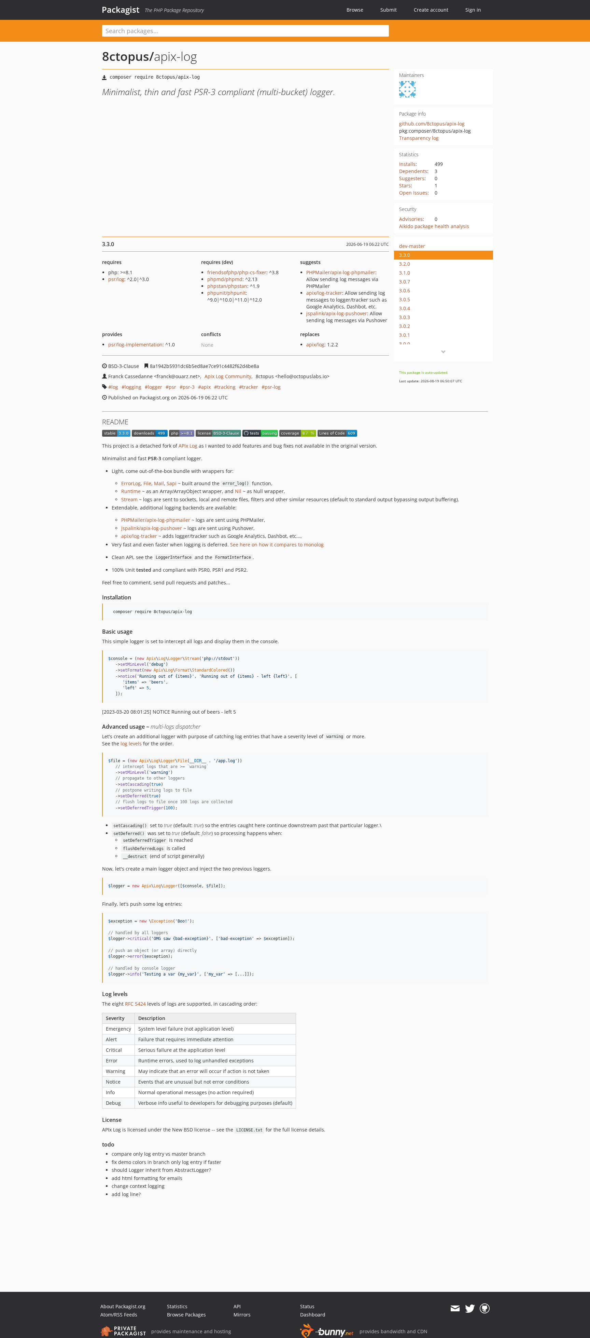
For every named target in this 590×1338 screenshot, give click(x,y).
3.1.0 (404, 272)
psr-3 (189, 387)
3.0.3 (404, 317)
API (237, 1306)
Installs (407, 164)
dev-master (412, 246)
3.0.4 (404, 308)
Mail (159, 483)
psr (172, 387)
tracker (250, 387)
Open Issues (413, 192)
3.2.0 (404, 264)
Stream (129, 499)
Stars (405, 185)
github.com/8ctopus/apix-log (432, 123)
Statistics (177, 1306)
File (147, 483)
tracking (226, 387)
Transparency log (419, 138)
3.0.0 (404, 344)
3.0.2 (404, 326)
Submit (388, 9)
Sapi (172, 483)
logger (155, 387)
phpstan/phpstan (227, 286)
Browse (355, 9)
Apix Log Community (228, 376)
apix (206, 387)
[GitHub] (485, 1308)
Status (307, 1306)
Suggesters (411, 178)
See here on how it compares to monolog (277, 544)
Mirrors (242, 1314)
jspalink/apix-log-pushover (336, 313)
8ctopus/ (128, 56)
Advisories (411, 219)
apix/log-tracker (324, 293)
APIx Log (188, 445)
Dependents (413, 171)
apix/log (315, 344)
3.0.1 (404, 335)
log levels (131, 743)
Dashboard (312, 1314)
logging (133, 387)
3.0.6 (404, 290)
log (114, 387)
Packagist (121, 9)
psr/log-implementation (135, 344)
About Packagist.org (122, 1306)
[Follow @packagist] (470, 1308)
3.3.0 (404, 255)
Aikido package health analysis (434, 226)
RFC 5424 (135, 1004)
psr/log (116, 279)
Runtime (131, 491)
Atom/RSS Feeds (118, 1314)
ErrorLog (131, 483)
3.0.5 (404, 299)
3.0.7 (404, 281)
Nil (238, 491)
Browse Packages (186, 1314)
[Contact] (455, 1308)
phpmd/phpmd (224, 279)
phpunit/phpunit (226, 293)
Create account (431, 9)
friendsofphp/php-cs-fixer (236, 272)
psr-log (273, 387)
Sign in (473, 9)
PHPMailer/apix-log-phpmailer (340, 272)
